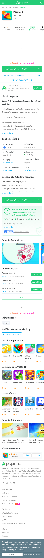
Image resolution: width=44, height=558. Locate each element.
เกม (10, 8)
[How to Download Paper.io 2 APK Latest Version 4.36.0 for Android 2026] (15, 430)
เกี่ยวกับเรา (5, 533)
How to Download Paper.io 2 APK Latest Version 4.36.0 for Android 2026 (13, 441)
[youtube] (14, 482)
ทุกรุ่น (22, 297)
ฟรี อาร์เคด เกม (8, 163)
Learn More (19, 549)
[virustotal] (35, 209)
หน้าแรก (4, 8)
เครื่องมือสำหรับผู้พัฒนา (10, 513)
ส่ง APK (4, 520)
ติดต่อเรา (5, 536)
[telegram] (3, 482)
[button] (32, 28)
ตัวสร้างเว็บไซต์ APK (9, 516)
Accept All (12, 554)
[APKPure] (22, 2)
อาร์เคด (15, 8)
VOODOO (17, 15)
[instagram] (7, 482)
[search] (41, 2)
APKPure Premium (8, 504)
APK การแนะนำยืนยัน (9, 497)
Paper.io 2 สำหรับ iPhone (13, 334)
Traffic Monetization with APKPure (13, 523)
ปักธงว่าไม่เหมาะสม (30, 170)
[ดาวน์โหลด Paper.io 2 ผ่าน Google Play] (28, 155)
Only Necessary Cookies (32, 554)
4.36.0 (9, 147)
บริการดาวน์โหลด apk (9, 500)
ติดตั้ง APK (5, 493)
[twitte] (10, 482)
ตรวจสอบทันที (7, 170)
